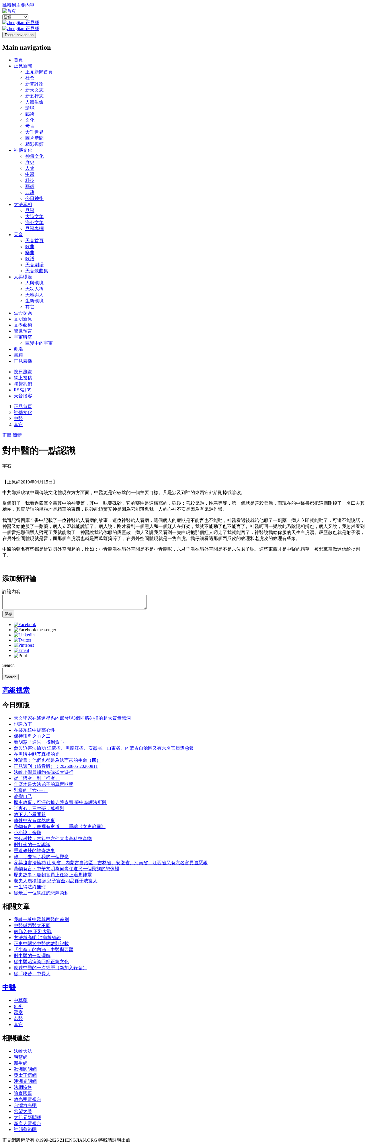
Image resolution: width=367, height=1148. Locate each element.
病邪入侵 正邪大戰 (33, 931)
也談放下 (23, 724)
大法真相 (23, 204)
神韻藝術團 (25, 1129)
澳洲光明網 (25, 1081)
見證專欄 (34, 228)
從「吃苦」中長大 (32, 973)
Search (8, 665)
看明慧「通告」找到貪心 (39, 742)
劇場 (18, 349)
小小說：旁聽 (27, 832)
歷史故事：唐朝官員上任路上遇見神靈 (53, 874)
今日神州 (34, 198)
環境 (29, 108)
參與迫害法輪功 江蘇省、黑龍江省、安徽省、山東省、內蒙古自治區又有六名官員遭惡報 (104, 748)
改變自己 (23, 796)
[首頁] (9, 11)
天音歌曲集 (36, 270)
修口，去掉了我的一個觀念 (41, 856)
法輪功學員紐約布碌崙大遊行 (43, 772)
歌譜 (29, 258)
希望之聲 (23, 1111)
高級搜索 (16, 690)
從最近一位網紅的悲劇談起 (41, 892)
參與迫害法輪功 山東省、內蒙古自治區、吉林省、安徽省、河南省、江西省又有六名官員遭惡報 (111, 862)
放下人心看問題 (30, 814)
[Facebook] (25, 624)
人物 (29, 168)
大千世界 (34, 132)
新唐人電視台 (27, 1123)
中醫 (29, 174)
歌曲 (29, 246)
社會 (29, 77)
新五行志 (34, 96)
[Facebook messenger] (35, 629)
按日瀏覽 (23, 371)
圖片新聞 (34, 138)
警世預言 (23, 331)
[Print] (20, 655)
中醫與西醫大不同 (32, 925)
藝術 (29, 114)
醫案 (18, 1012)
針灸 (18, 1006)
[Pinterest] (24, 645)
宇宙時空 (23, 337)
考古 (29, 126)
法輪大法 (23, 1051)
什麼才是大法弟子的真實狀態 (43, 784)
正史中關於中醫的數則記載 (41, 943)
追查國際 (23, 1093)
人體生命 (34, 102)
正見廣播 (23, 361)
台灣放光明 (25, 1105)
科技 (29, 180)
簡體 (17, 435)
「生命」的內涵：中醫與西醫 (43, 949)
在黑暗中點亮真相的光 (37, 754)
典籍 (29, 192)
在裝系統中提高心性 (34, 730)
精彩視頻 (34, 144)
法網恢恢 (23, 1087)
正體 (6, 435)
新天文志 (34, 90)
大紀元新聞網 (27, 1117)
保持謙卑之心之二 (32, 736)
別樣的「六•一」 (31, 790)
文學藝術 (23, 325)
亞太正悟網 (25, 1075)
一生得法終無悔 (30, 886)
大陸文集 (34, 216)
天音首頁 (34, 240)
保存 (8, 614)
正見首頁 (23, 406)
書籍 (18, 355)
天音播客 (23, 395)
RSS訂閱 (22, 389)
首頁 (18, 59)
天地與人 (34, 294)
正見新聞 (23, 65)
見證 (29, 210)
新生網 (21, 1063)
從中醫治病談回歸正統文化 (41, 961)
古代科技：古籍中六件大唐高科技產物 (53, 838)
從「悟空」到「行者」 (37, 778)
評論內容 (11, 591)
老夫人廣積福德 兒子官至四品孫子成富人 (55, 880)
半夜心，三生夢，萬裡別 (39, 808)
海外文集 (34, 222)
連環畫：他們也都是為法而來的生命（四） (57, 760)
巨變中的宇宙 (39, 343)
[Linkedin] (24, 634)
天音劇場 (34, 264)
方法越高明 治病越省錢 (37, 937)
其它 (29, 306)
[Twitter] (22, 640)
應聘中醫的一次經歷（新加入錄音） (50, 967)
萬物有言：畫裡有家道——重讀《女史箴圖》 (60, 826)
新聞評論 (34, 83)
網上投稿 (23, 377)
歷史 (29, 162)
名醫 (18, 1018)
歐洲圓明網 (25, 1069)
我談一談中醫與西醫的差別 (41, 919)
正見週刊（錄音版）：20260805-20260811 (56, 766)
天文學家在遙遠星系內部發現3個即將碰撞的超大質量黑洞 (72, 718)
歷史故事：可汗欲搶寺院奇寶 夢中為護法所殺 (60, 802)
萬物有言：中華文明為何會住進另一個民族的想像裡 (66, 868)
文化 (29, 120)
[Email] (21, 650)
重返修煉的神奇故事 (34, 850)
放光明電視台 (27, 1099)
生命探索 (23, 312)
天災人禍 (34, 288)
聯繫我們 (23, 383)
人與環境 (23, 276)
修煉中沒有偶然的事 (34, 820)
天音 (18, 234)
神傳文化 (23, 150)
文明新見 (23, 318)
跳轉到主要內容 (18, 5)
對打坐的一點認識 (32, 844)
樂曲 (29, 252)
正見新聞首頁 (39, 71)
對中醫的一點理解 (32, 955)
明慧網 (21, 1057)
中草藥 (21, 1000)
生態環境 (34, 300)
